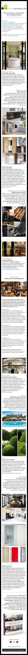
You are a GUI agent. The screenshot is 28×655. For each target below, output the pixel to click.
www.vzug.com (22, 490)
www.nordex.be (7, 187)
